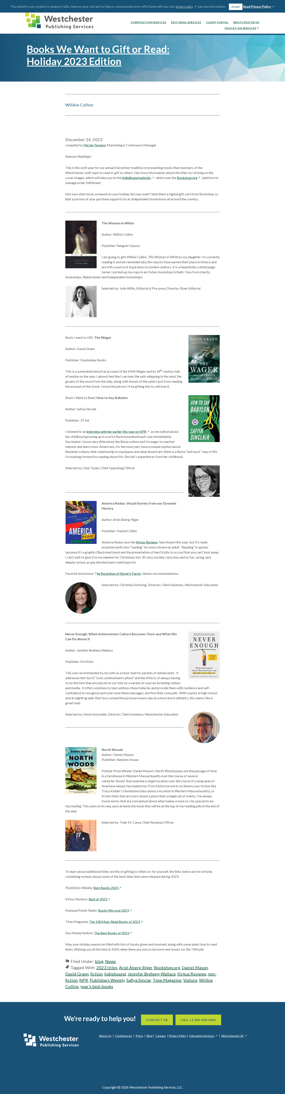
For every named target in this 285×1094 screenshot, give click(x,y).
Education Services (203, 1036)
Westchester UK (234, 1036)
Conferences (123, 1036)
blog (99, 961)
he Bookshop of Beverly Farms (119, 573)
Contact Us (157, 1020)
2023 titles (106, 967)
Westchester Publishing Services (61, 22)
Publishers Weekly (107, 980)
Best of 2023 (100, 899)
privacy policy (186, 6)
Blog (150, 1036)
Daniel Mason (195, 967)
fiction (96, 973)
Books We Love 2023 (115, 910)
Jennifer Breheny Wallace (152, 973)
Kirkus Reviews (147, 542)
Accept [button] (235, 6)
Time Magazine (167, 980)
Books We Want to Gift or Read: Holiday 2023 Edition (98, 55)
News (110, 961)
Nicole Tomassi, (95, 145)
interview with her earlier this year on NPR (118, 431)
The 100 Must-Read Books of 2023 (116, 922)
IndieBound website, (138, 178)
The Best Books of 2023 (113, 933)
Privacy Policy (178, 1036)
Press (139, 1036)
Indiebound (115, 973)
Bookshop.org (189, 178)
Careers (160, 1036)
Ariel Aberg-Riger (135, 967)
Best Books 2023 (107, 888)
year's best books (96, 986)
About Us (105, 1036)
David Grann (77, 973)
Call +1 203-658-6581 (198, 1020)
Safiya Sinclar (138, 980)
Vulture (190, 980)
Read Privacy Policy (259, 6)
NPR (83, 980)
